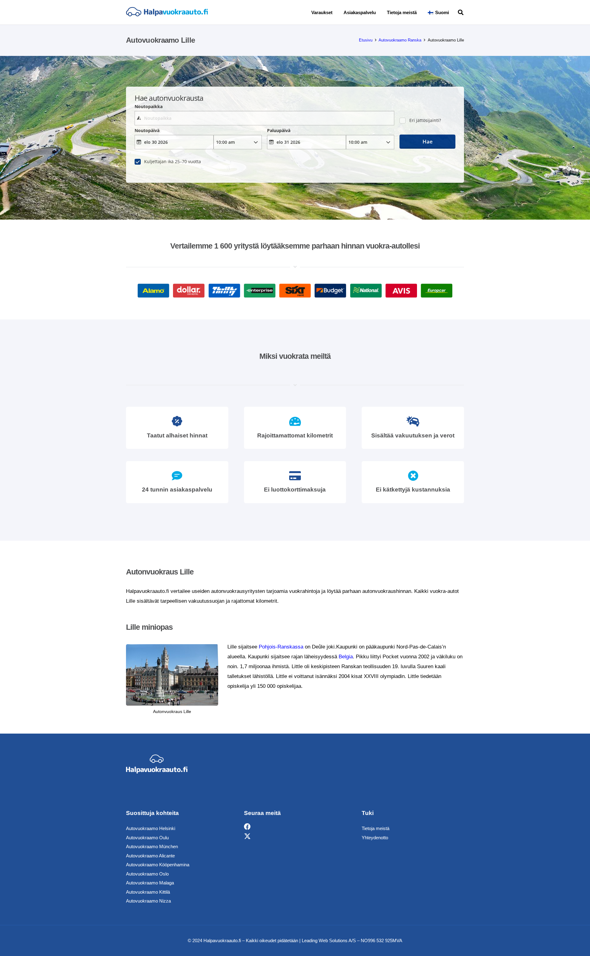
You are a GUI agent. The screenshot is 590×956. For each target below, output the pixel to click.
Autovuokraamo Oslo (147, 873)
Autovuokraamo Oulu (147, 837)
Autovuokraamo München (152, 846)
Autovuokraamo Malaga (150, 882)
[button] (453, 12)
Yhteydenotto (375, 837)
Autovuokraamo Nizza (148, 900)
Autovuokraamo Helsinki (150, 828)
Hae (428, 141)
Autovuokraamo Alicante (150, 855)
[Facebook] (247, 827)
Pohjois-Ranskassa (281, 647)
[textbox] (264, 118)
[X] (247, 836)
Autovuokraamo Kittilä (148, 892)
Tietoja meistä (375, 828)
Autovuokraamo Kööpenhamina (157, 864)
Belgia (346, 657)
